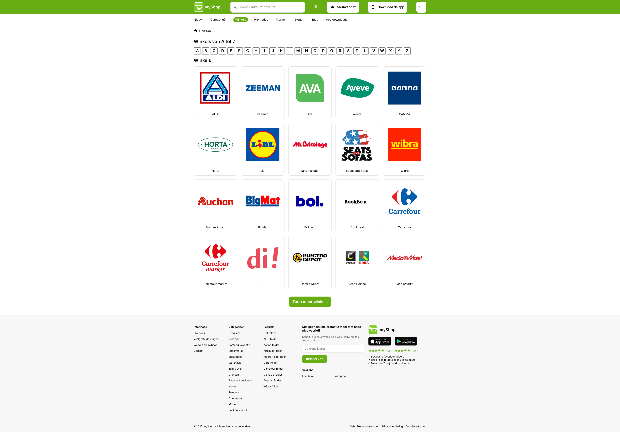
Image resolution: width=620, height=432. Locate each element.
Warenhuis (235, 362)
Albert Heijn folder (275, 356)
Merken (281, 19)
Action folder (271, 345)
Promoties (261, 19)
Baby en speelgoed (240, 380)
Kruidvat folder (273, 350)
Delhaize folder (273, 374)
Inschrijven (314, 359)
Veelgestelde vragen (206, 339)
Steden (299, 19)
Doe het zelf (236, 398)
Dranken (234, 374)
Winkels (240, 19)
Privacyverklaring (392, 426)
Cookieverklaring (415, 426)
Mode (232, 404)
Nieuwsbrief (346, 7)
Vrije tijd (234, 339)
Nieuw (198, 19)
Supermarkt (236, 350)
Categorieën (218, 19)
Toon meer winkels (310, 301)
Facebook (308, 376)
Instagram (340, 376)
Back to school (238, 410)
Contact (198, 350)
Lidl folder (270, 333)
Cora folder (271, 362)
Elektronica (235, 356)
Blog (315, 19)
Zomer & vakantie (239, 345)
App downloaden (337, 19)
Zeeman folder (272, 380)
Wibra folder (271, 386)
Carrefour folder (273, 368)
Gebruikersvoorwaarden (364, 426)
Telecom (234, 392)
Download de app (391, 7)
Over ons (199, 333)
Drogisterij (235, 333)
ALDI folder (270, 339)
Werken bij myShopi (206, 345)
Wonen (233, 386)
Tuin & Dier (235, 368)
